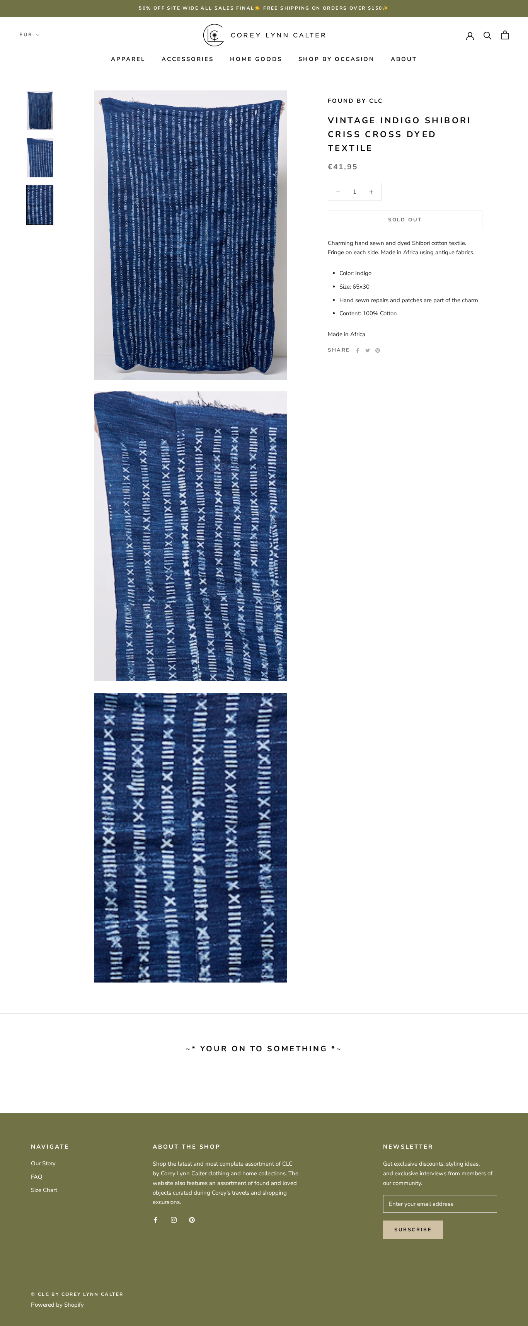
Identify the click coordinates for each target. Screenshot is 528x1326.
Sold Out (405, 219)
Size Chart (44, 1190)
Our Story (43, 1163)
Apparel (128, 59)
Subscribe (413, 1229)
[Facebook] (357, 350)
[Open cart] (505, 35)
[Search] (488, 35)
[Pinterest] (377, 350)
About (404, 59)
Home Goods (256, 59)
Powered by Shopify (57, 1305)
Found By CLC (355, 101)
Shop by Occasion (336, 59)
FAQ (37, 1177)
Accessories (188, 59)
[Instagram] (174, 1219)
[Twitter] (367, 350)
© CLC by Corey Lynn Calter (77, 1294)
